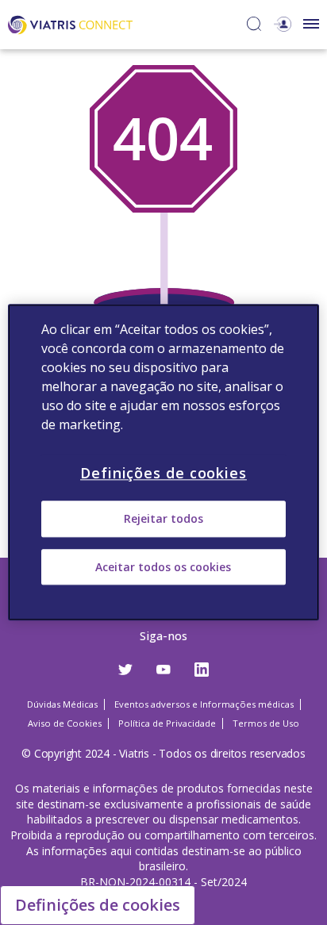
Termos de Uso (266, 723)
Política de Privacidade (167, 723)
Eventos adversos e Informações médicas (204, 704)
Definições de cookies (97, 904)
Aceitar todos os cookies (163, 566)
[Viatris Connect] (70, 23)
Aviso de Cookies (65, 723)
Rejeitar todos (163, 519)
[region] (163, 462)
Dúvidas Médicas (62, 704)
